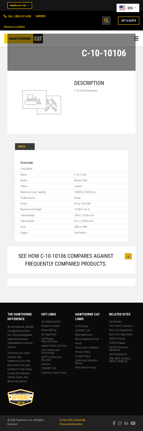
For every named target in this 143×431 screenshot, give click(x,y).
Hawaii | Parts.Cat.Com (53, 345)
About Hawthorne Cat (87, 339)
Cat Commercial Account (51, 359)
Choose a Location (14, 26)
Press (78, 343)
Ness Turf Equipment (120, 330)
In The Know (81, 326)
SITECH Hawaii (117, 343)
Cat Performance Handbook (118, 349)
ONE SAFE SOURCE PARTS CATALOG (119, 360)
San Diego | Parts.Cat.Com (49, 340)
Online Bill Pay (48, 330)
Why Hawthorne (84, 334)
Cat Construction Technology (50, 351)
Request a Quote (50, 326)
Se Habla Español (51, 321)
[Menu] (136, 38)
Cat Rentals (115, 321)
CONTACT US (48, 368)
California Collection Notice (86, 362)
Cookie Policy (82, 356)
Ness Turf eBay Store (121, 334)
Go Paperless (48, 334)
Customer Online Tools (53, 372)
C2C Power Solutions (121, 326)
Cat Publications (118, 354)
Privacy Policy (82, 352)
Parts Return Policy (85, 367)
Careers (45, 364)
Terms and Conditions (87, 347)
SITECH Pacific (117, 338)
